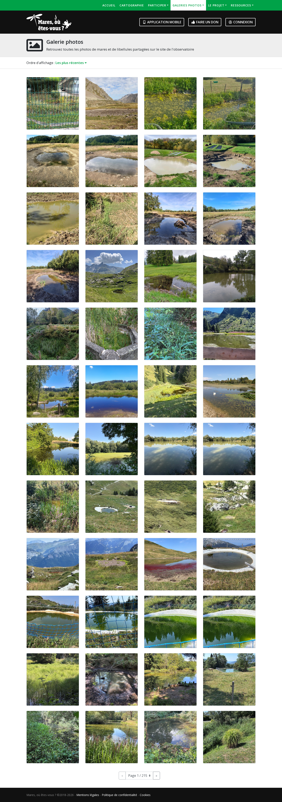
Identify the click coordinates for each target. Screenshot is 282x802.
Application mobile (163, 22)
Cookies (145, 795)
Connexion (242, 22)
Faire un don (206, 22)
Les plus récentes (70, 63)
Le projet (216, 5)
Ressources (241, 5)
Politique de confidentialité (119, 795)
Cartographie (132, 5)
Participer (157, 5)
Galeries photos (187, 5)
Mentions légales (87, 795)
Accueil (108, 5)
